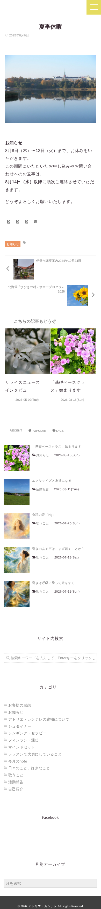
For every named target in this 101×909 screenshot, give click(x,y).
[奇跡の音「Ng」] (17, 526)
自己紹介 (15, 789)
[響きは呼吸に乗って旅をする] (17, 594)
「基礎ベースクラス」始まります (56, 446)
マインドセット (21, 747)
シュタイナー (19, 726)
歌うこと (42, 523)
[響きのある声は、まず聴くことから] (17, 560)
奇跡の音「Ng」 (44, 515)
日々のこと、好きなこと (29, 768)
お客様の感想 (19, 705)
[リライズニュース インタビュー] (27, 351)
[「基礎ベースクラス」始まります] (73, 351)
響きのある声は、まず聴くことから (58, 549)
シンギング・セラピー (27, 733)
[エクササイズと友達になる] (17, 492)
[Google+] (27, 221)
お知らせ (12, 244)
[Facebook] (8, 221)
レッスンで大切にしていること (35, 754)
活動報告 (42, 489)
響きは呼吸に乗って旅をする (53, 583)
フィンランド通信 (23, 740)
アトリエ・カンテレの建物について (38, 719)
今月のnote (17, 761)
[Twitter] (17, 221)
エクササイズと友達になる (52, 480)
